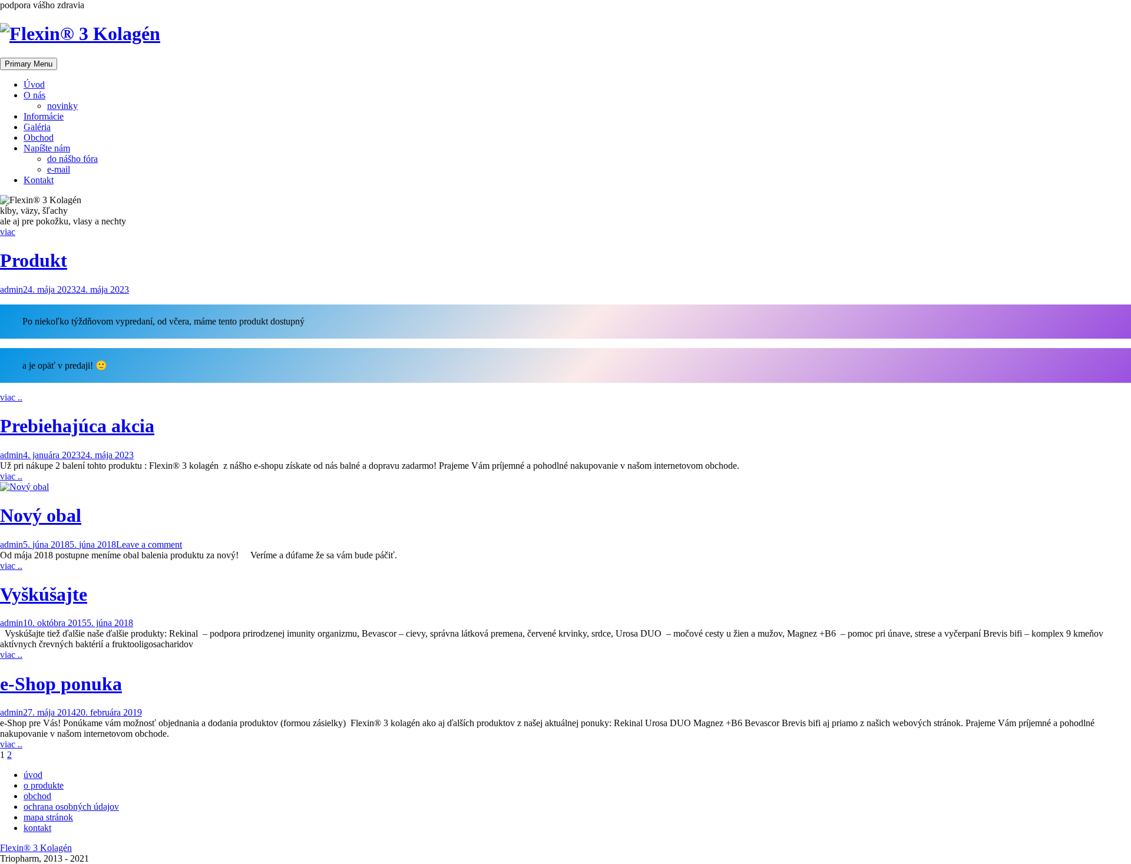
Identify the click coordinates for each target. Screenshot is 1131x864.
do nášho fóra (72, 159)
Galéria (37, 127)
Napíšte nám (47, 148)
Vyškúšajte (43, 594)
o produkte (44, 785)
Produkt (33, 260)
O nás (34, 95)
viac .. (11, 397)
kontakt (37, 828)
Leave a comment (149, 544)
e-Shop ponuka (61, 683)
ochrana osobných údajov (71, 807)
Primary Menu (28, 63)
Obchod (39, 138)
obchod (37, 796)
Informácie (44, 116)
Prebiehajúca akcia (77, 425)
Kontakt (39, 180)
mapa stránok (48, 817)
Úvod (34, 85)
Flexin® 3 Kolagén (36, 848)
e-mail (58, 169)
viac (7, 232)
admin (11, 289)
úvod (33, 775)
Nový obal (40, 515)
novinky (62, 106)
